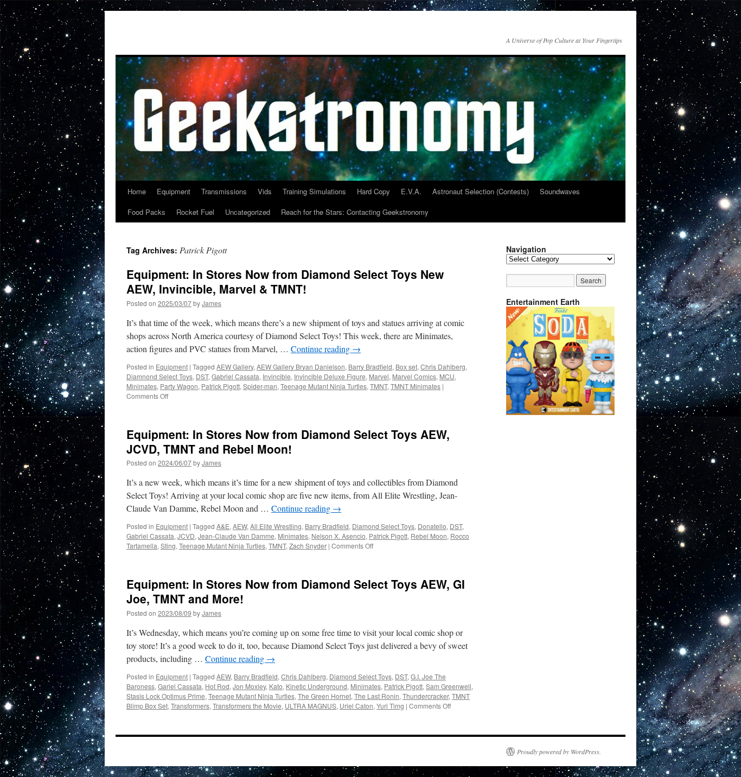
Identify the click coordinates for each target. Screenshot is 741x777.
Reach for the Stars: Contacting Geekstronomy (355, 212)
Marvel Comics (414, 376)
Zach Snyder (308, 545)
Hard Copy (373, 191)
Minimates (141, 386)
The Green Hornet (324, 695)
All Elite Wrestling (276, 526)
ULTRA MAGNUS (310, 705)
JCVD (186, 535)
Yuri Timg (390, 705)
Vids (265, 191)
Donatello (432, 526)
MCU (447, 376)
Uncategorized (247, 212)
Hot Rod (217, 686)
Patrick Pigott (220, 386)
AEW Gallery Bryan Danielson (301, 366)
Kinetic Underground (316, 686)
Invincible (277, 376)
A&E (222, 526)
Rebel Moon (429, 535)
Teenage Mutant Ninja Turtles (323, 386)
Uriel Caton (356, 705)
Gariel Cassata (180, 686)
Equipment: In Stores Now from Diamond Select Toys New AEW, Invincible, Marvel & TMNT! (285, 281)
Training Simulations (314, 191)
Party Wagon (179, 386)
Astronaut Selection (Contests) (480, 191)
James (211, 303)
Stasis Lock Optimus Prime (165, 695)
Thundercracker (426, 695)
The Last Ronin (376, 695)
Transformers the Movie (247, 705)
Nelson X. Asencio (338, 535)
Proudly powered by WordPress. (559, 751)
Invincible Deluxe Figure (330, 376)
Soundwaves (560, 191)
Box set (406, 366)
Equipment (173, 191)
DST (202, 376)
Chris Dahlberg (442, 366)
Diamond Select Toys (383, 526)
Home (136, 191)
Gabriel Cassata (235, 376)
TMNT (378, 386)
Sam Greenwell (448, 686)
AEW (240, 526)
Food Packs (146, 212)
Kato (276, 686)
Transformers (190, 705)
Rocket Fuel (195, 212)
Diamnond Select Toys (159, 376)
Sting (168, 545)
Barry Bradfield (370, 366)
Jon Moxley (249, 686)
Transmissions (224, 191)
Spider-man (260, 386)
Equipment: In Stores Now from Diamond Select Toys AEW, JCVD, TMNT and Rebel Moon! (288, 441)
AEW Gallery (234, 366)
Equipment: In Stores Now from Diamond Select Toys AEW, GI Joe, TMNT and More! (295, 591)
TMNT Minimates (415, 386)
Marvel (379, 376)
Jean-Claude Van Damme (236, 535)
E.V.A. (411, 191)
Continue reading (326, 348)
